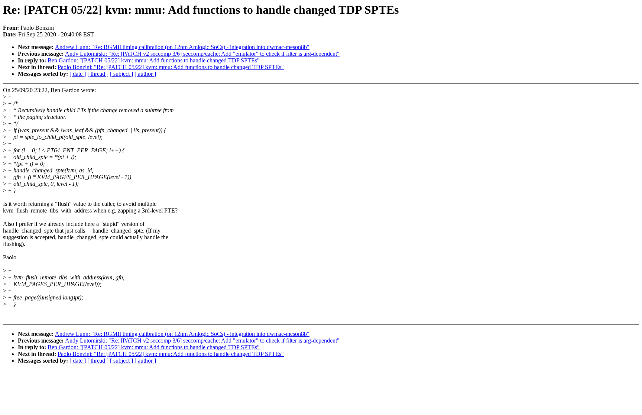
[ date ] (77, 74)
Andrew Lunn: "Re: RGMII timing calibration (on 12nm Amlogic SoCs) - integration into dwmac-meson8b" (182, 47)
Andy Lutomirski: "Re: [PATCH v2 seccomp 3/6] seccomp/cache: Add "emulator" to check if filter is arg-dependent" (202, 54)
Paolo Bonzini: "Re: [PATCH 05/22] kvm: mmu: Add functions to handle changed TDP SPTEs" (171, 67)
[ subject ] (121, 74)
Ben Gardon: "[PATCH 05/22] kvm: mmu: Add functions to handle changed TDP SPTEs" (154, 60)
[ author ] (145, 74)
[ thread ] (97, 74)
